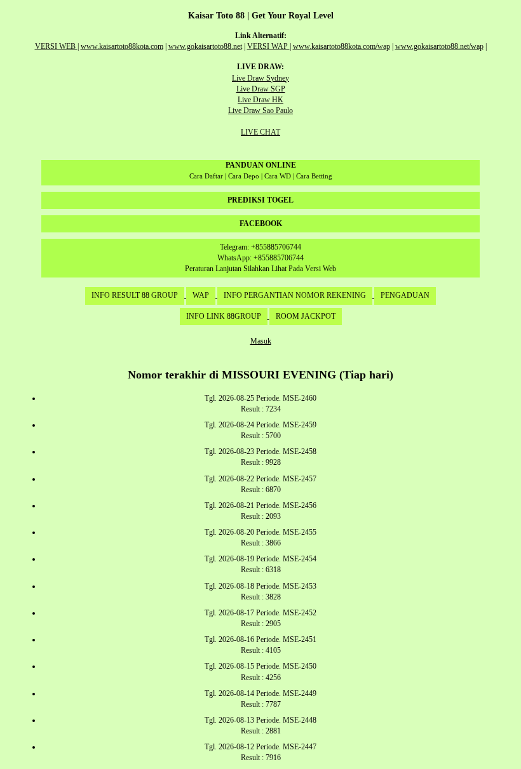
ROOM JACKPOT (305, 316)
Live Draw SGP (260, 88)
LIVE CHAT (260, 132)
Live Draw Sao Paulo (260, 110)
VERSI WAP (268, 46)
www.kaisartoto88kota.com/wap (341, 46)
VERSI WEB (56, 46)
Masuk (260, 341)
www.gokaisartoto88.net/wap (439, 46)
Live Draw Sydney (260, 78)
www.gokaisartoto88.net (205, 46)
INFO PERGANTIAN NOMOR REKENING (295, 295)
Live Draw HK (260, 99)
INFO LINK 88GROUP (223, 316)
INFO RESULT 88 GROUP (134, 295)
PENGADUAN (405, 295)
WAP (201, 295)
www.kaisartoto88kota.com (122, 46)
